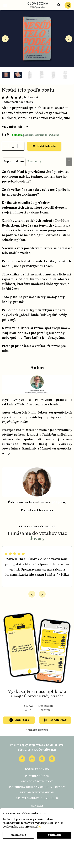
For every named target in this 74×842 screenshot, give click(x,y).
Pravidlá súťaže (37, 776)
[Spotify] (42, 759)
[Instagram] (32, 759)
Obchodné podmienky (37, 781)
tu (39, 827)
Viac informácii (13, 126)
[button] (31, 594)
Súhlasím (54, 835)
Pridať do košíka (46, 146)
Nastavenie (18, 835)
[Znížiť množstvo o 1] (5, 146)
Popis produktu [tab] (14, 161)
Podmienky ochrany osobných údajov (37, 787)
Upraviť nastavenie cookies (37, 798)
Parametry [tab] (34, 161)
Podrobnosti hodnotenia (18, 102)
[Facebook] (22, 759)
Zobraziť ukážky (37, 730)
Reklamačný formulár (37, 792)
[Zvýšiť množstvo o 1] (20, 146)
